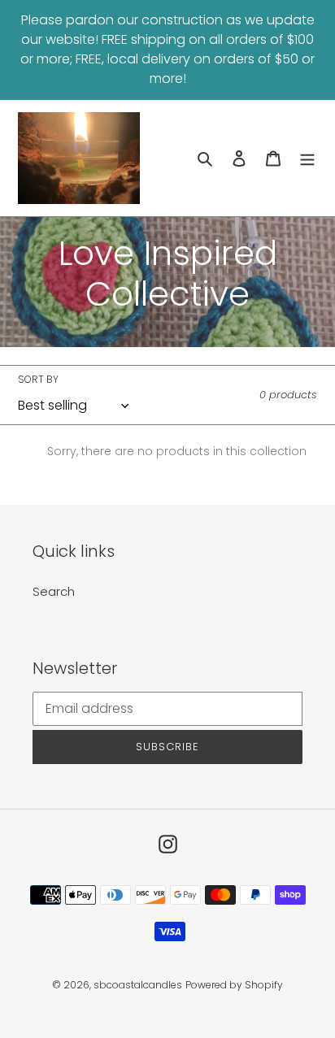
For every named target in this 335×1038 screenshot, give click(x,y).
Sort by (38, 379)
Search (54, 591)
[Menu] (307, 158)
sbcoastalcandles (138, 985)
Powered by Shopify (234, 985)
